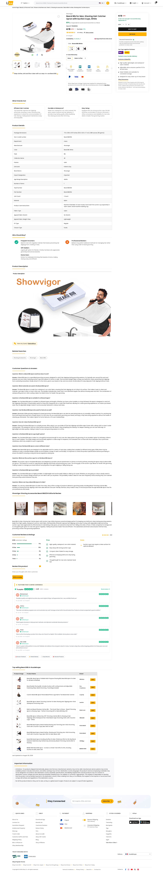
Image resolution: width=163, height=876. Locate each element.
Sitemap (14, 831)
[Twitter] (135, 869)
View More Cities (111, 842)
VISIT (92, 679)
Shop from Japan (38, 865)
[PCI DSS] (16, 856)
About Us (15, 819)
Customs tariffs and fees (20, 837)
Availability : (70, 39)
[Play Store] (145, 823)
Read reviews (105, 589)
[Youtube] (132, 869)
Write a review (17, 577)
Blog (37, 840)
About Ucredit (40, 834)
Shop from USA (16, 865)
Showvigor (69, 14)
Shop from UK (27, 865)
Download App (40, 819)
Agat (107, 840)
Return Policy (40, 828)
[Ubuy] (9, 3)
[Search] (107, 3)
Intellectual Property (18, 828)
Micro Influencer (17, 842)
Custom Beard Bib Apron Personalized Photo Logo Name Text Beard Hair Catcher (50, 695)
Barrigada (109, 825)
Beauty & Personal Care (26, 7)
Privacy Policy (80, 869)
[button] (120, 3)
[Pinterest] (138, 869)
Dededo (108, 819)
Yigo (107, 828)
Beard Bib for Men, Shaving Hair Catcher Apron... (77, 7)
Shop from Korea (65, 865)
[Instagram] (128, 869)
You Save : (80, 29)
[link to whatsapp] (32, 55)
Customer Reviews (41, 825)
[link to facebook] (37, 55)
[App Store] (134, 823)
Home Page (15, 7)
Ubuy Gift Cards (41, 837)
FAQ (37, 831)
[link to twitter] (42, 55)
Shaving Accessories (20, 358)
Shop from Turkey (90, 865)
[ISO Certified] (29, 856)
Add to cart (132, 29)
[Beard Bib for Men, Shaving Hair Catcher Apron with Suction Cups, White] (37, 35)
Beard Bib (43, 358)
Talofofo (108, 837)
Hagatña (108, 834)
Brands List (39, 822)
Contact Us (15, 822)
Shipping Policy (16, 840)
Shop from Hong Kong (52, 865)
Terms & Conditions (68, 869)
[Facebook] (125, 869)
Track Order (16, 834)
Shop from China (77, 865)
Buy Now (107, 85)
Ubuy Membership (17, 845)
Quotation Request (18, 825)
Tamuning (109, 822)
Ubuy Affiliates (40, 842)
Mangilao (109, 831)
